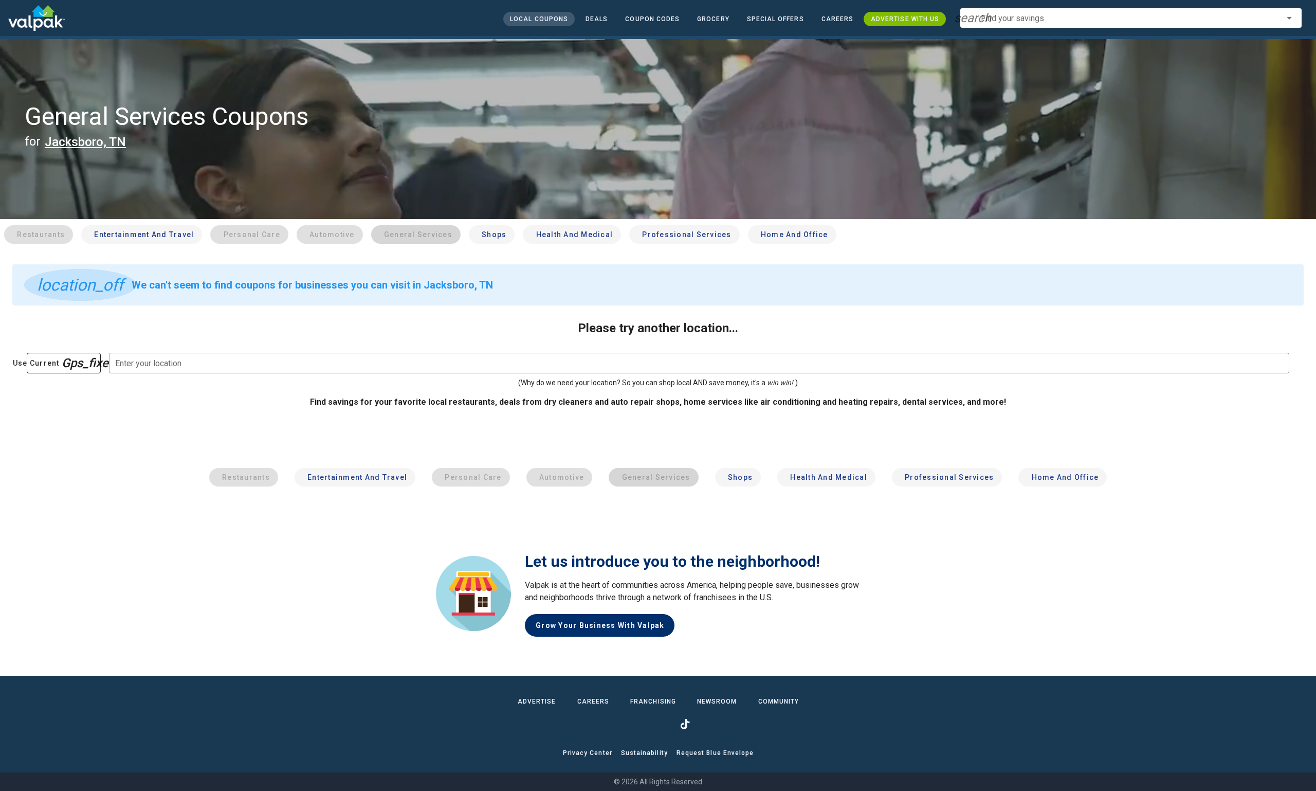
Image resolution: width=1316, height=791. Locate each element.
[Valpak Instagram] (658, 724)
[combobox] (1131, 18)
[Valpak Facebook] (631, 724)
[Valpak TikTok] (684, 724)
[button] (775, 19)
